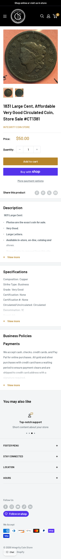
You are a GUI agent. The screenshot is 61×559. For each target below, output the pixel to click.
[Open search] (42, 16)
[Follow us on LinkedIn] (30, 506)
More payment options (31, 180)
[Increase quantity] (37, 149)
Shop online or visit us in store (31, 2)
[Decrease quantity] (19, 149)
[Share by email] (55, 192)
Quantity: (8, 149)
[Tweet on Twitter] (49, 192)
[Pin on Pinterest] (43, 192)
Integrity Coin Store (16, 127)
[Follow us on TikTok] (24, 506)
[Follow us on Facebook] (5, 506)
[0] (55, 16)
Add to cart (30, 161)
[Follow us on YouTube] (18, 506)
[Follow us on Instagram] (11, 506)
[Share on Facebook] (37, 192)
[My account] (48, 16)
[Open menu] (5, 16)
